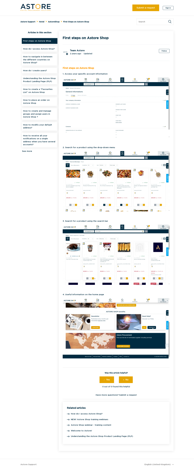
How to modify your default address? (37, 126)
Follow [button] (164, 51)
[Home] (35, 10)
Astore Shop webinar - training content (91, 425)
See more (27, 151)
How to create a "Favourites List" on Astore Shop (38, 90)
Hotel (41, 22)
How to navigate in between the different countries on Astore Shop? (37, 59)
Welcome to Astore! (81, 430)
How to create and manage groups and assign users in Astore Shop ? (37, 114)
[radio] (107, 379)
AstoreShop (54, 22)
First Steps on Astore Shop (76, 22)
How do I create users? (35, 70)
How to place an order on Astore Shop (36, 101)
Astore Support (27, 22)
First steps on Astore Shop (37, 41)
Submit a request (146, 7)
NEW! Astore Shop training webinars (89, 419)
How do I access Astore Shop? (39, 49)
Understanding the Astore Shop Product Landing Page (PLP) (39, 80)
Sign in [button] (168, 8)
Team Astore (77, 50)
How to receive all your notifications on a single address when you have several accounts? (39, 140)
